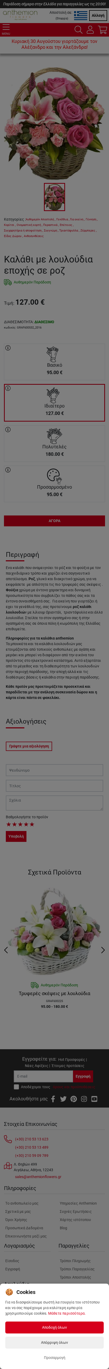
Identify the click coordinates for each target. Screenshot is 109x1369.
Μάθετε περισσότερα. (67, 1313)
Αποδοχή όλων (54, 1327)
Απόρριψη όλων (54, 1342)
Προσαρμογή (54, 1357)
